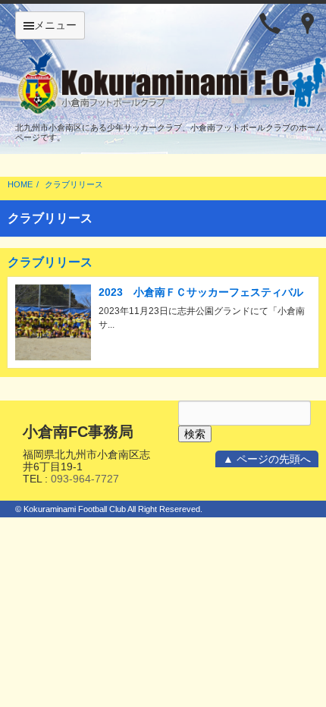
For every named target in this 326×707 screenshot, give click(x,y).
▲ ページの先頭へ (267, 459)
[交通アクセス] (307, 22)
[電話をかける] (270, 22)
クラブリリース (74, 184)
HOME (20, 184)
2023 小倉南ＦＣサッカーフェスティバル (201, 292)
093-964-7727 (85, 479)
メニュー (55, 25)
